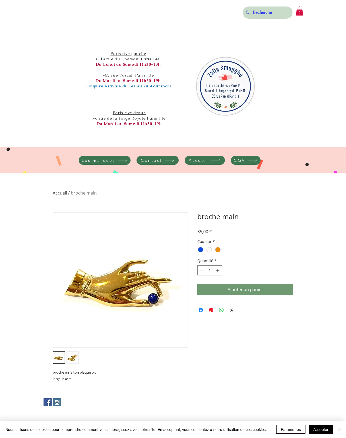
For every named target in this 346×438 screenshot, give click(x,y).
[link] (299, 10)
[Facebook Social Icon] (48, 402)
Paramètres (291, 429)
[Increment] (218, 270)
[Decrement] (201, 270)
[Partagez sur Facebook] (201, 310)
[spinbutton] (210, 270)
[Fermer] (339, 429)
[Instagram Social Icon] (57, 402)
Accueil (60, 193)
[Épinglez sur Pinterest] (211, 310)
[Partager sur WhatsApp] (221, 310)
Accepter (320, 429)
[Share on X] (231, 310)
